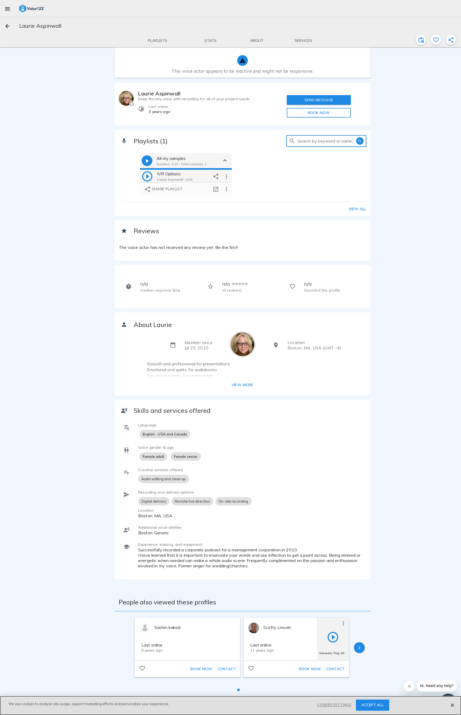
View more (242, 384)
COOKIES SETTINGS (334, 705)
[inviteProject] (421, 39)
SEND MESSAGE (318, 100)
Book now (201, 668)
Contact (226, 668)
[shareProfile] (451, 39)
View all (357, 209)
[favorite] (436, 39)
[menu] (7, 8)
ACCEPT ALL (372, 705)
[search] (292, 141)
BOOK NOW (319, 112)
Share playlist (166, 189)
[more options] (226, 176)
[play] (147, 176)
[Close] (452, 705)
